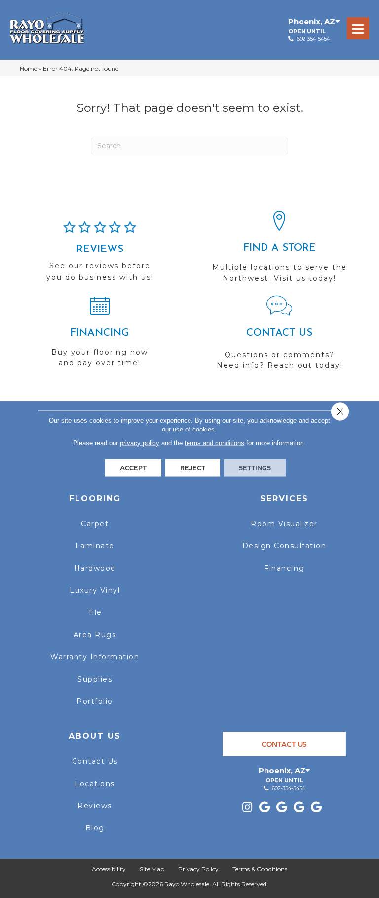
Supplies (94, 679)
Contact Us (95, 761)
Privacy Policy (198, 869)
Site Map (152, 869)
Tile (95, 612)
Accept (133, 467)
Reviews (94, 805)
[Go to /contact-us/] (279, 337)
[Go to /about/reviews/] (100, 255)
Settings (255, 467)
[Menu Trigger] (358, 28)
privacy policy (139, 442)
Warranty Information (94, 656)
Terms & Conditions (259, 869)
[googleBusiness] (264, 807)
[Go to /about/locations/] (279, 251)
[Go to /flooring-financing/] (100, 335)
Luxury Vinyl (95, 590)
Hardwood (95, 568)
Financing (284, 568)
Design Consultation (284, 545)
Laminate (95, 545)
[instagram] (247, 807)
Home (28, 68)
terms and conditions (214, 442)
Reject (192, 467)
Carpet (95, 523)
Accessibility (109, 869)
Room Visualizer (284, 523)
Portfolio (94, 701)
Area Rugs (95, 634)
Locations (95, 783)
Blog (95, 828)
